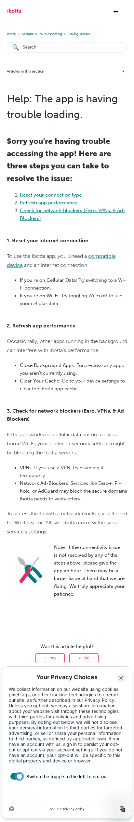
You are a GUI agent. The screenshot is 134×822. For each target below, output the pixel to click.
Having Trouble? (80, 34)
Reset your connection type (51, 195)
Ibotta (11, 34)
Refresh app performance (48, 203)
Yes (53, 658)
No (86, 658)
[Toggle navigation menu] (115, 11)
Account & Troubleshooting (42, 34)
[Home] (14, 13)
